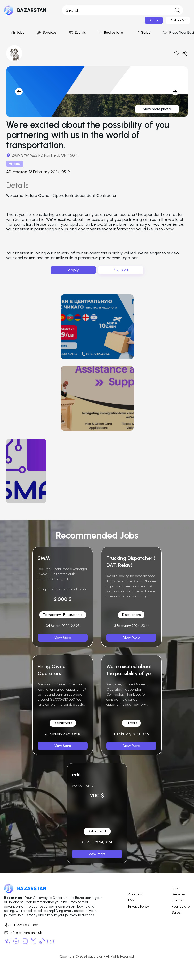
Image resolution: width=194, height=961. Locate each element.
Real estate (113, 32)
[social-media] (7, 941)
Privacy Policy (138, 906)
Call (125, 270)
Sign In (154, 20)
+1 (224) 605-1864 (25, 925)
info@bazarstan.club (26, 933)
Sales (145, 32)
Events (80, 32)
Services (50, 32)
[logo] (25, 10)
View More (62, 637)
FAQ (131, 900)
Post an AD (178, 20)
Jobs (21, 32)
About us (135, 894)
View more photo (157, 109)
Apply (73, 270)
